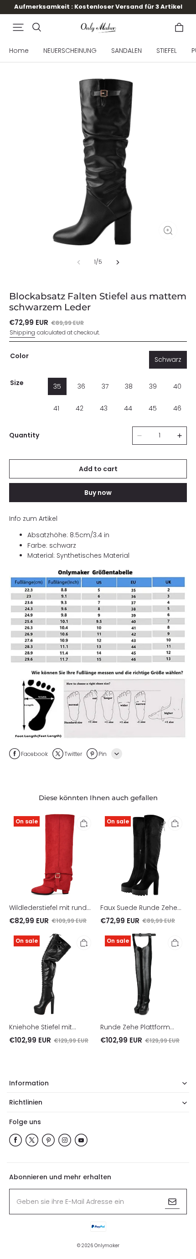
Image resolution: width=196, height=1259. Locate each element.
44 (128, 408)
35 (57, 386)
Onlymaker (106, 1245)
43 (104, 408)
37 (105, 386)
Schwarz (168, 359)
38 (129, 386)
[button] (18, 27)
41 (56, 408)
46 (177, 408)
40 (177, 386)
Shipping (22, 332)
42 (79, 408)
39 (153, 386)
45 (153, 408)
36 (81, 386)
